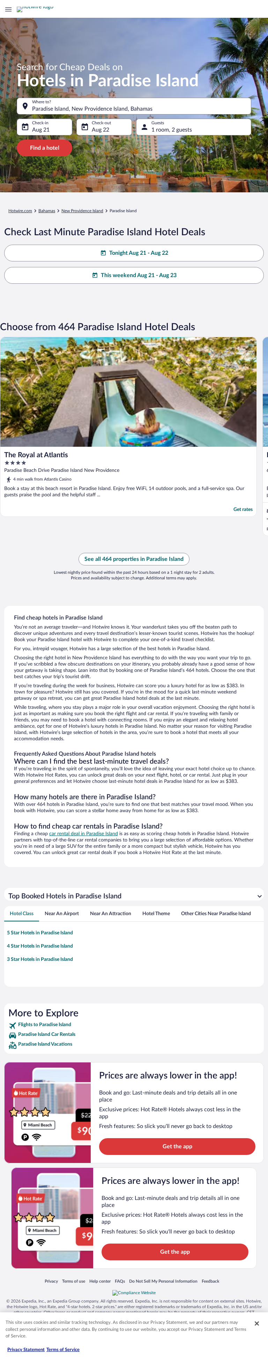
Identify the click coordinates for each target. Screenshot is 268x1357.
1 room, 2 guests (171, 130)
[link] (134, 1026)
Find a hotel (44, 148)
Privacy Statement (26, 1350)
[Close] (257, 1323)
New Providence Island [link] (82, 211)
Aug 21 (41, 130)
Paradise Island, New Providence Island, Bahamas (92, 109)
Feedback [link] (210, 1281)
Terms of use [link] (73, 1281)
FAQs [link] (120, 1281)
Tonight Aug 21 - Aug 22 (138, 253)
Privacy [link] (51, 1281)
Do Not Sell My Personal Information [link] (163, 1281)
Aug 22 (100, 130)
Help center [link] (100, 1281)
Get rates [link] (243, 509)
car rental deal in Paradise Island (83, 833)
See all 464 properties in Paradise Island (134, 559)
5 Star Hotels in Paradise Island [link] (40, 932)
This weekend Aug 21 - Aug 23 (139, 275)
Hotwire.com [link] (20, 211)
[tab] (21, 913)
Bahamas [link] (46, 211)
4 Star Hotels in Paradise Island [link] (40, 946)
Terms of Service (63, 1350)
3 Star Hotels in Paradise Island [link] (40, 959)
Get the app (177, 1146)
